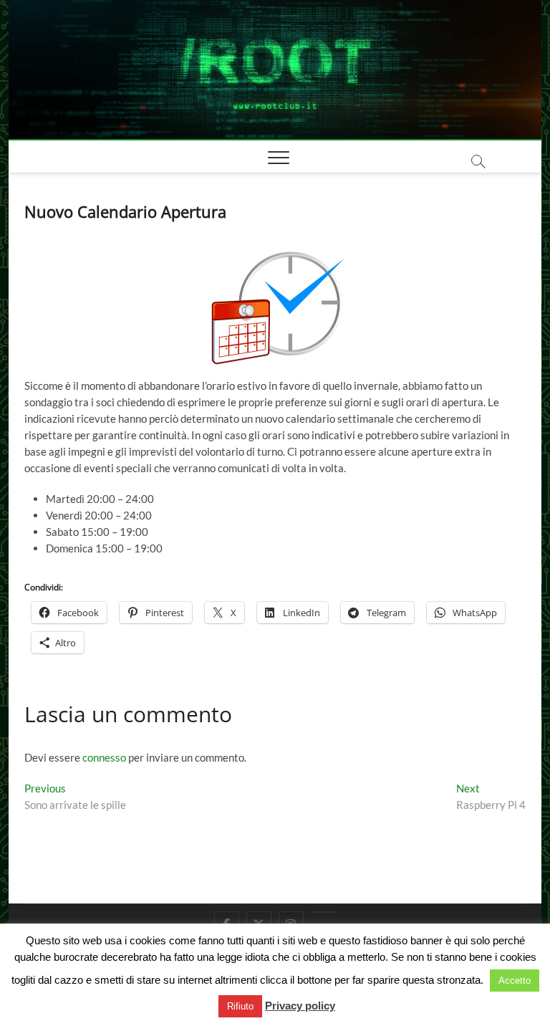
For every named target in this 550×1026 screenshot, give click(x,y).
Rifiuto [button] (240, 1006)
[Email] (323, 912)
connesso (104, 757)
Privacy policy (300, 1005)
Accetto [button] (514, 980)
